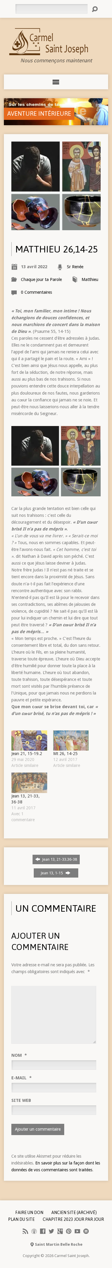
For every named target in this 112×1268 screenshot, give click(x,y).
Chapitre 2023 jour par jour (73, 1219)
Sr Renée (75, 266)
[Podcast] (34, 1231)
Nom (19, 1055)
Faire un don (29, 1212)
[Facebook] (42, 1231)
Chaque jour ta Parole (41, 279)
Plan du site (21, 1219)
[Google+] (60, 1231)
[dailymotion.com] (86, 1231)
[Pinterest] (68, 1231)
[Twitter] (51, 1231)
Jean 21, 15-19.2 (26, 753)
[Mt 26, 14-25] (71, 740)
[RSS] (25, 1231)
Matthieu (90, 279)
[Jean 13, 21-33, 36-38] (29, 783)
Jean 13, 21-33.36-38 (59, 859)
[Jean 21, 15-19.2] (29, 740)
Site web (21, 1100)
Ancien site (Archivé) (74, 1212)
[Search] (95, 9)
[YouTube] (77, 1231)
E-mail (21, 1077)
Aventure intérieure (39, 113)
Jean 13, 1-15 (53, 873)
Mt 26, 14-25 (65, 753)
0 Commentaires (36, 292)
